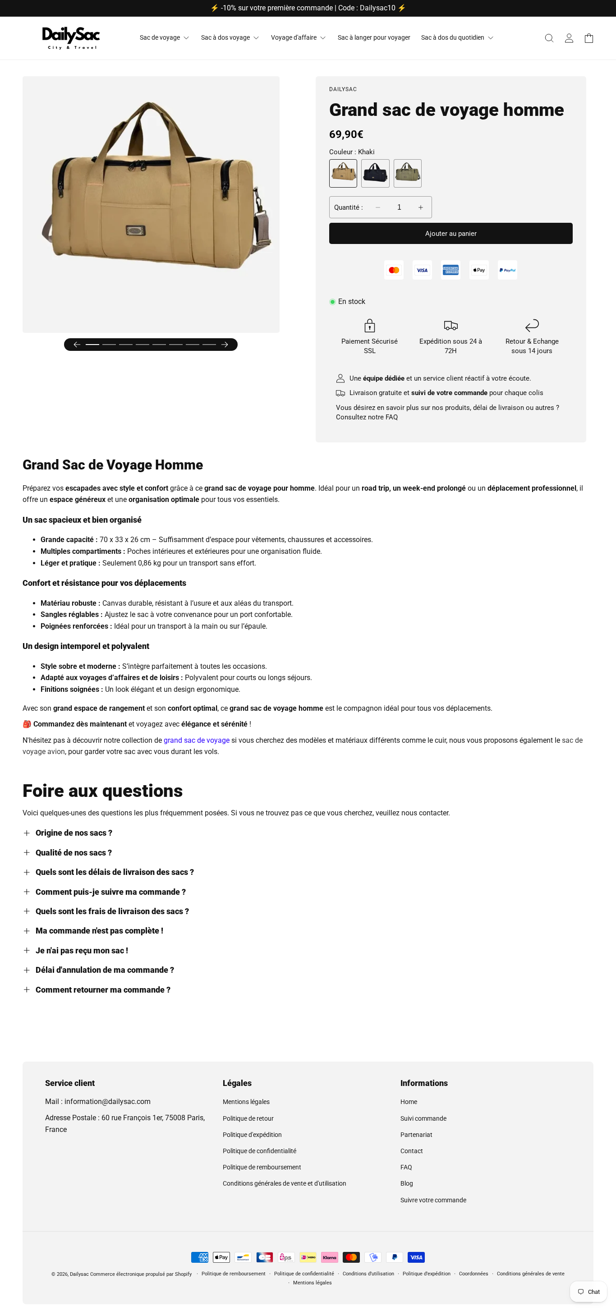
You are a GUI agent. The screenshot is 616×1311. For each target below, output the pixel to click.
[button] (549, 38)
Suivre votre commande (433, 1200)
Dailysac (79, 1274)
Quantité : (348, 207)
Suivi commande (423, 1118)
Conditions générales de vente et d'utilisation (284, 1183)
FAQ (392, 417)
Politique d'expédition (252, 1134)
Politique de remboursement (262, 1167)
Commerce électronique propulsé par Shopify (141, 1274)
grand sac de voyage (197, 740)
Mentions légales (246, 1101)
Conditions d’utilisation (368, 1274)
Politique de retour (248, 1118)
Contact (411, 1151)
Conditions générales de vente (531, 1274)
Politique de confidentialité (259, 1151)
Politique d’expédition (427, 1274)
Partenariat (416, 1134)
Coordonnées (473, 1274)
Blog (406, 1183)
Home (408, 1101)
